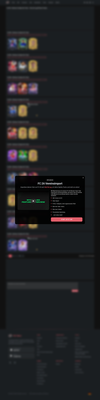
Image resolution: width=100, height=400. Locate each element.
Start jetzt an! (66, 219)
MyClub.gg (48, 187)
